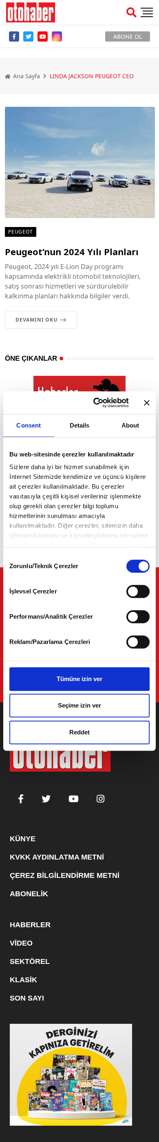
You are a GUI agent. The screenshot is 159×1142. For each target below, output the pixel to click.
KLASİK (23, 980)
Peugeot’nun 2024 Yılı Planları (72, 251)
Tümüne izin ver (79, 678)
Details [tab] (80, 425)
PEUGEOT (20, 231)
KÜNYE (22, 839)
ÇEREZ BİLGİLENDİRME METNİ (64, 875)
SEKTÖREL (30, 961)
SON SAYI (27, 998)
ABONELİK (29, 894)
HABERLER (30, 925)
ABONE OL (127, 36)
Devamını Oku (36, 319)
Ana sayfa (25, 76)
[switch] (138, 591)
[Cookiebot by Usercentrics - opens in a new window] (96, 402)
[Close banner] (147, 403)
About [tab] (130, 425)
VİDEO (21, 943)
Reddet (79, 732)
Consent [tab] (28, 425)
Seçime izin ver (79, 705)
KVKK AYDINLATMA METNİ (57, 857)
